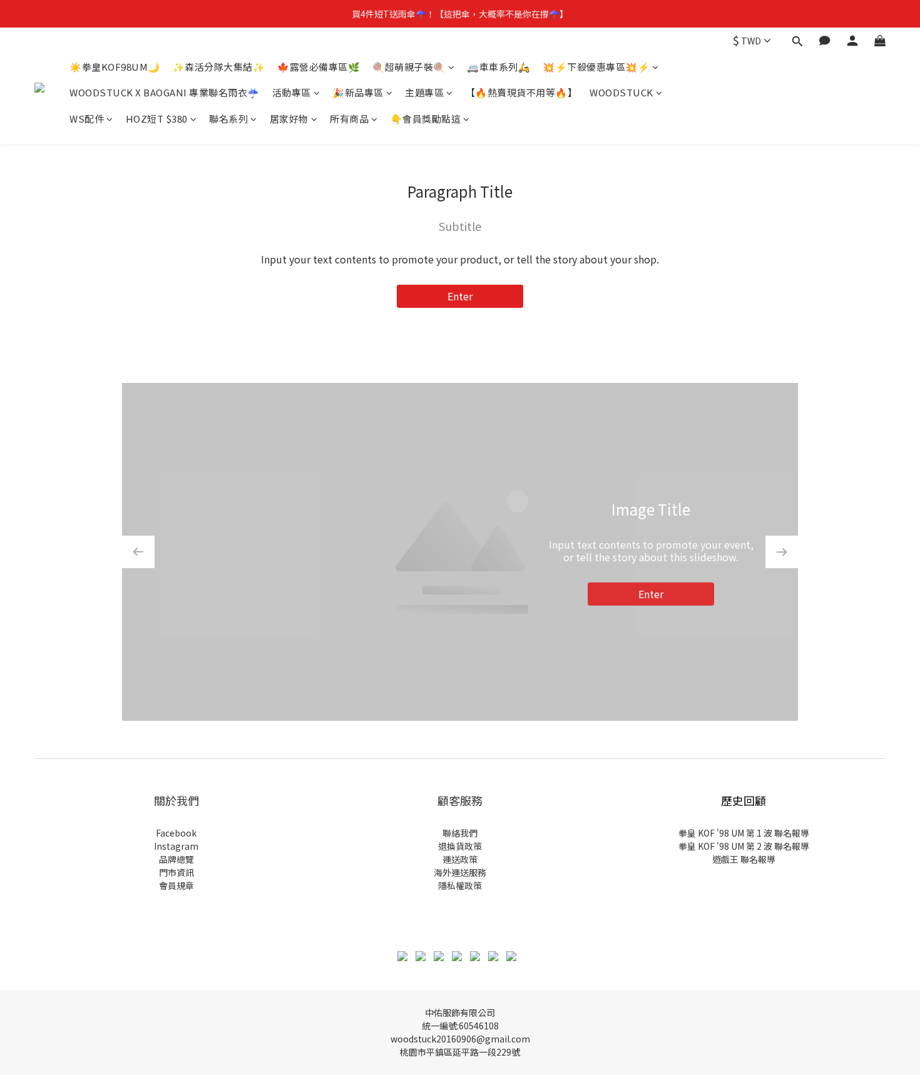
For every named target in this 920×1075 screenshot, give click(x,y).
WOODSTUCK (621, 92)
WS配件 (86, 118)
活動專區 (291, 92)
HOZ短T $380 (157, 118)
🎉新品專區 (358, 92)
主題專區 (424, 92)
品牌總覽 (176, 859)
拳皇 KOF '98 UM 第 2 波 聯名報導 (743, 846)
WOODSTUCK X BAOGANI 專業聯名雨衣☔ (164, 92)
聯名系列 (228, 118)
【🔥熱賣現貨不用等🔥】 (522, 92)
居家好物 (289, 118)
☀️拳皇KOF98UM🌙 (114, 66)
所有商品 (349, 118)
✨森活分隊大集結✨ (219, 66)
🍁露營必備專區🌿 (318, 66)
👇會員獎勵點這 (426, 118)
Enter (460, 295)
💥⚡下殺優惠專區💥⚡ (596, 66)
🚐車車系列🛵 (498, 66)
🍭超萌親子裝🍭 (409, 66)
